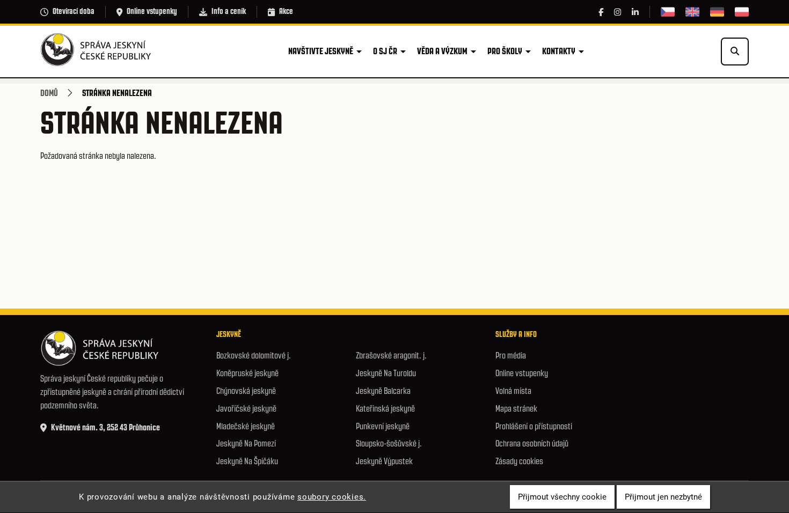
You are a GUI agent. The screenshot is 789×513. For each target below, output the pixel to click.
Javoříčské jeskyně (246, 409)
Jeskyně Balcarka (383, 391)
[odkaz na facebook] (600, 12)
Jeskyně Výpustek (384, 461)
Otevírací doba (73, 11)
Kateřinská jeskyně (385, 409)
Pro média (510, 355)
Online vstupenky (152, 11)
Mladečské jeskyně (245, 426)
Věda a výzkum (442, 51)
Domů (49, 92)
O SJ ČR (385, 51)
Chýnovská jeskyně (246, 391)
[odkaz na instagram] (617, 12)
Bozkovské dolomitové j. (253, 355)
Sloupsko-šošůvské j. (389, 443)
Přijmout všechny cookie (562, 497)
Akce (286, 11)
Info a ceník (228, 11)
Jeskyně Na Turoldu (386, 373)
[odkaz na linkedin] (635, 12)
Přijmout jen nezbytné (663, 497)
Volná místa (513, 391)
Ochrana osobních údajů (531, 443)
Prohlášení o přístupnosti (533, 426)
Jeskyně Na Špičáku (247, 461)
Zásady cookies (519, 461)
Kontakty (558, 51)
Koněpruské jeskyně (247, 373)
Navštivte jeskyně (320, 51)
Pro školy (504, 51)
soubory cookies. (331, 497)
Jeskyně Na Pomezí (246, 443)
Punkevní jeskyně (383, 426)
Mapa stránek (516, 409)
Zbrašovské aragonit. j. (391, 355)
